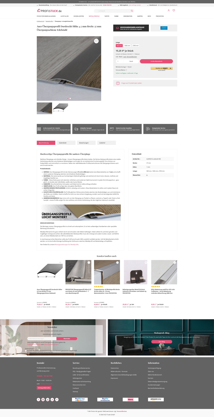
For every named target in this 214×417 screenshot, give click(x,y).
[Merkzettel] (174, 11)
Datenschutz (115, 368)
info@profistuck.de (46, 384)
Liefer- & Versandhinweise (81, 375)
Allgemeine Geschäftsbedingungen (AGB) (124, 375)
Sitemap (75, 392)
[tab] (46, 143)
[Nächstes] (99, 69)
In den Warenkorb (156, 61)
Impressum (114, 378)
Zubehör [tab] (102, 143)
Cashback (76, 388)
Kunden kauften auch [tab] (106, 256)
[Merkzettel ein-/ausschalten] (96, 41)
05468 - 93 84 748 (44, 376)
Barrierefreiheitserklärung (156, 388)
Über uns (151, 371)
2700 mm (136, 46)
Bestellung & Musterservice (81, 368)
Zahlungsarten (77, 378)
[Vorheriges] (39, 69)
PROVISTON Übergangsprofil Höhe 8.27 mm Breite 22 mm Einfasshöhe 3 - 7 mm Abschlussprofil (78, 291)
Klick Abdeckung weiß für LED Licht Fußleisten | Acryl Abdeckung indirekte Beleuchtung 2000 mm (163, 291)
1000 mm (127, 46)
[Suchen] (132, 11)
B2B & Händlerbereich (155, 375)
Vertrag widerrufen (44, 388)
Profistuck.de (40, 21)
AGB (75, 351)
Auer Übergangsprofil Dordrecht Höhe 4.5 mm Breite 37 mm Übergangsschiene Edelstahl (49, 291)
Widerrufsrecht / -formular (119, 371)
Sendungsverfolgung (154, 368)
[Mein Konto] (169, 11)
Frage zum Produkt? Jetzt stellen (132, 83)
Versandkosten (122, 411)
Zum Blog (162, 342)
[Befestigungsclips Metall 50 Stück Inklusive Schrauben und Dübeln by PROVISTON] (136, 272)
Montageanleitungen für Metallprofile (66, 244)
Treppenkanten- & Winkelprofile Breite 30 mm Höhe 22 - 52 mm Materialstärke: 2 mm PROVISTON (107, 291)
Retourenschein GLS (79, 385)
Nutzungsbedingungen (51, 344)
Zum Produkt (49, 311)
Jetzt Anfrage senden (135, 5)
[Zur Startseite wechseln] (49, 10)
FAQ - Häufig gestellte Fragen (82, 371)
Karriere (150, 378)
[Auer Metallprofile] (164, 28)
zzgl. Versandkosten (130, 57)
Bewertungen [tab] (84, 143)
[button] (162, 69)
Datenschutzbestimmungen (44, 351)
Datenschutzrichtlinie (34, 344)
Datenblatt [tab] (62, 143)
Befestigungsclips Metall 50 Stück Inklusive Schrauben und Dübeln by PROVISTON (134, 291)
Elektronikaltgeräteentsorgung (157, 381)
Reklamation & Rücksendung (82, 381)
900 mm (119, 46)
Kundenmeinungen (154, 385)
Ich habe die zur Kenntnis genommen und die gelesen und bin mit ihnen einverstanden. (52, 351)
